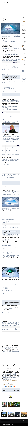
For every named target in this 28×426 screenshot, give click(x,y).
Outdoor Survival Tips (5, 420)
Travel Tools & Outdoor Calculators (24, 412)
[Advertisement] (14, 11)
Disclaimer (18, 423)
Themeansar (11, 424)
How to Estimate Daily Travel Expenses (23, 71)
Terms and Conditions (24, 423)
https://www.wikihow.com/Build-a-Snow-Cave (8, 384)
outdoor (11, 397)
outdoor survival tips (4, 17)
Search (24, 21)
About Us (21, 423)
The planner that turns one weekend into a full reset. (24, 76)
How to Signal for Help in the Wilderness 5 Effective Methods (11, 403)
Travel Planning (9, 414)
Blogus (8, 424)
